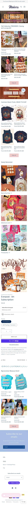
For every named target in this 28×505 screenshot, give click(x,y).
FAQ (4, 468)
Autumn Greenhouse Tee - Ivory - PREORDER (7, 49)
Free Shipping (6, 321)
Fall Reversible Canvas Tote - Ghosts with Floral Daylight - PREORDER (20, 50)
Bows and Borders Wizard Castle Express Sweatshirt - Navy (19, 147)
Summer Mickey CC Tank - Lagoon (19, 392)
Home (4, 461)
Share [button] (4, 360)
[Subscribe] (23, 447)
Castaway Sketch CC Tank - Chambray (19, 417)
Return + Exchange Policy (9, 464)
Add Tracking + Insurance (9, 325)
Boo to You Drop (5, 193)
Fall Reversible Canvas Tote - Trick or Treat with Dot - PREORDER (7, 75)
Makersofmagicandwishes (13, 499)
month (9, 310)
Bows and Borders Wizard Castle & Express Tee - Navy (6, 124)
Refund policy (9, 501)
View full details (21, 360)
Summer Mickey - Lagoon (6, 391)
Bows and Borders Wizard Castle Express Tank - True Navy (6, 147)
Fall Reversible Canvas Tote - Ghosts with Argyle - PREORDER (20, 75)
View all (14, 83)
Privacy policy (15, 501)
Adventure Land (5, 223)
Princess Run (4, 252)
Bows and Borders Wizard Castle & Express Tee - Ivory (19, 123)
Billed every (5, 310)
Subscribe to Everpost (7, 307)
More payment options (14, 344)
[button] (3, 6)
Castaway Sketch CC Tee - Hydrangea (6, 417)
